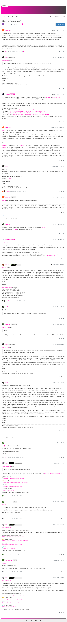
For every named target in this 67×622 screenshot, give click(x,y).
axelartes (7, 224)
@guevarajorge (18, 463)
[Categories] (4, 16)
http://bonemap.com (7, 287)
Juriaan (7, 239)
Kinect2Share (56, 97)
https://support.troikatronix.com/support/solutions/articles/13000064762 (27, 111)
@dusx (4, 504)
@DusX (48, 97)
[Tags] (17, 16)
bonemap (7, 264)
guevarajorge (8, 442)
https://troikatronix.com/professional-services (13, 478)
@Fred (10, 178)
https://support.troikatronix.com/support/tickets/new (25, 109)
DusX (6, 463)
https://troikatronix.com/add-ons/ (15, 112)
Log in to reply (60, 24)
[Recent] (8, 16)
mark (6, 57)
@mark (4, 130)
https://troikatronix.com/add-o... (53, 473)
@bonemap (14, 324)
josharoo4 (8, 30)
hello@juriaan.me (51, 255)
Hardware (7, 24)
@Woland (5, 145)
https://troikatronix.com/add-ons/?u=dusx (12, 486)
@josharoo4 (12, 57)
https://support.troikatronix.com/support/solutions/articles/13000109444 (31, 114)
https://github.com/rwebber (8, 490)
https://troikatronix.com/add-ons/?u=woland (35, 112)
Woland (7, 94)
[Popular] (13, 16)
